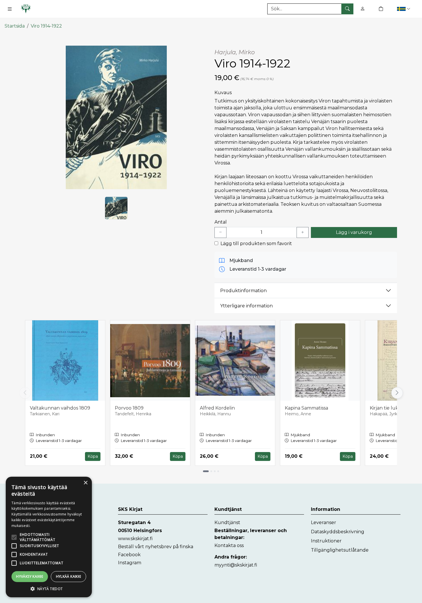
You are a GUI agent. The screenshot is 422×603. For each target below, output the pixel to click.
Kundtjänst (227, 522)
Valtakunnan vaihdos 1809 (60, 408)
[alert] (49, 537)
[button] (404, 8)
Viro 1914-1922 (46, 26)
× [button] (85, 483)
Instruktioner (326, 541)
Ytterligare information (246, 306)
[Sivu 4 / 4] (218, 471)
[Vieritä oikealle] (398, 393)
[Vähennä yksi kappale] (220, 232)
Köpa (93, 456)
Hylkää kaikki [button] (68, 576)
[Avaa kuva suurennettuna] (116, 117)
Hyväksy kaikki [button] (29, 576)
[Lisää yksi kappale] (303, 232)
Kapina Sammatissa (306, 408)
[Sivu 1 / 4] (206, 471)
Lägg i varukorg (354, 232)
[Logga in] (362, 8)
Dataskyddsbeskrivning (337, 531)
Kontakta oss (229, 545)
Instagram (129, 562)
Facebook (129, 554)
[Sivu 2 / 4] (211, 471)
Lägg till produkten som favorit (256, 243)
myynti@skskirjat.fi (235, 565)
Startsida (15, 26)
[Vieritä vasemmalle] (25, 393)
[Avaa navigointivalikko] (9, 8)
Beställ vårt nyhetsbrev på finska (155, 546)
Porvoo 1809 (129, 408)
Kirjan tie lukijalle (389, 408)
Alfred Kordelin (217, 408)
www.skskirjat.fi (135, 538)
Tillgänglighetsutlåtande (340, 550)
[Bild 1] (116, 208)
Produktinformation (243, 290)
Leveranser (323, 522)
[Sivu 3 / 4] (215, 471)
